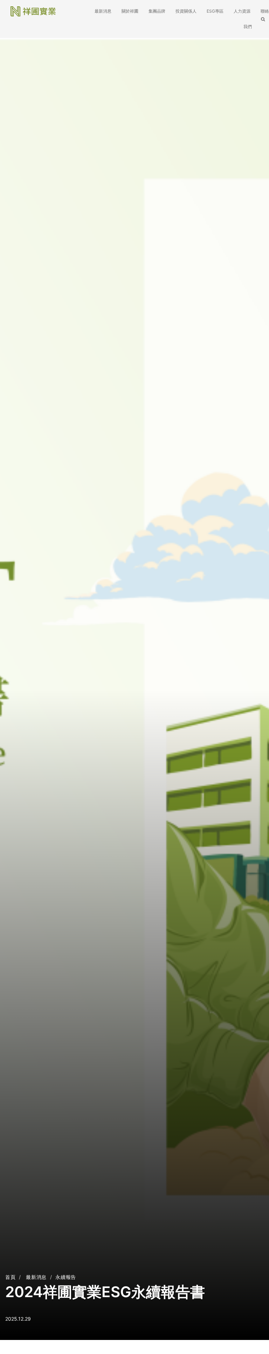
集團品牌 (157, 11)
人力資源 (242, 11)
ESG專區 (215, 11)
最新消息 (103, 11)
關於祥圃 (130, 11)
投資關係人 (185, 11)
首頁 (10, 1277)
